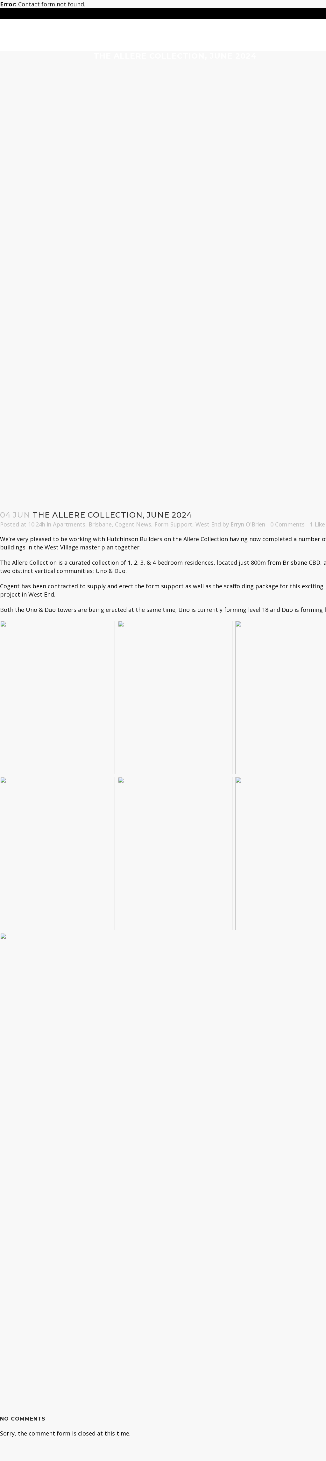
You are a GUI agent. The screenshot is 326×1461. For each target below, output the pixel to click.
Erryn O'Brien (247, 524)
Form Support (173, 524)
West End (208, 524)
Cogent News (133, 524)
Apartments (69, 524)
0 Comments (287, 524)
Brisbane (100, 524)
